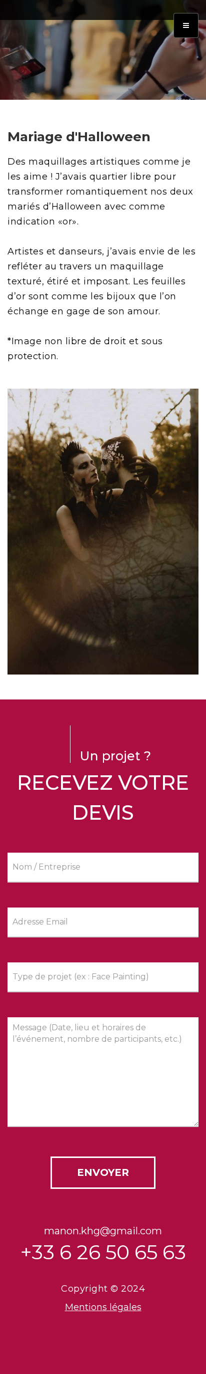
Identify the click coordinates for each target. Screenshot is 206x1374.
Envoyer (103, 1172)
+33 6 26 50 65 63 (103, 1252)
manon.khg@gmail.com (103, 1231)
